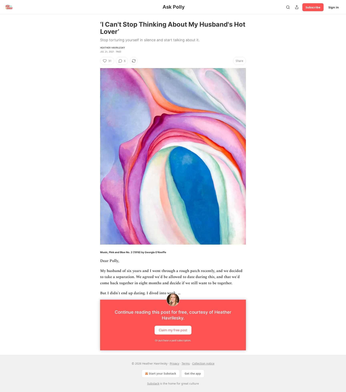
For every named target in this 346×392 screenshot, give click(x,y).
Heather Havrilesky (112, 47)
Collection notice (203, 363)
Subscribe (313, 7)
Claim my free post (173, 330)
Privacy (174, 363)
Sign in (333, 7)
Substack (153, 383)
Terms (186, 363)
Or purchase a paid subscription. (173, 340)
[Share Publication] (297, 7)
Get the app (193, 373)
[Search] (288, 7)
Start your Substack (162, 373)
